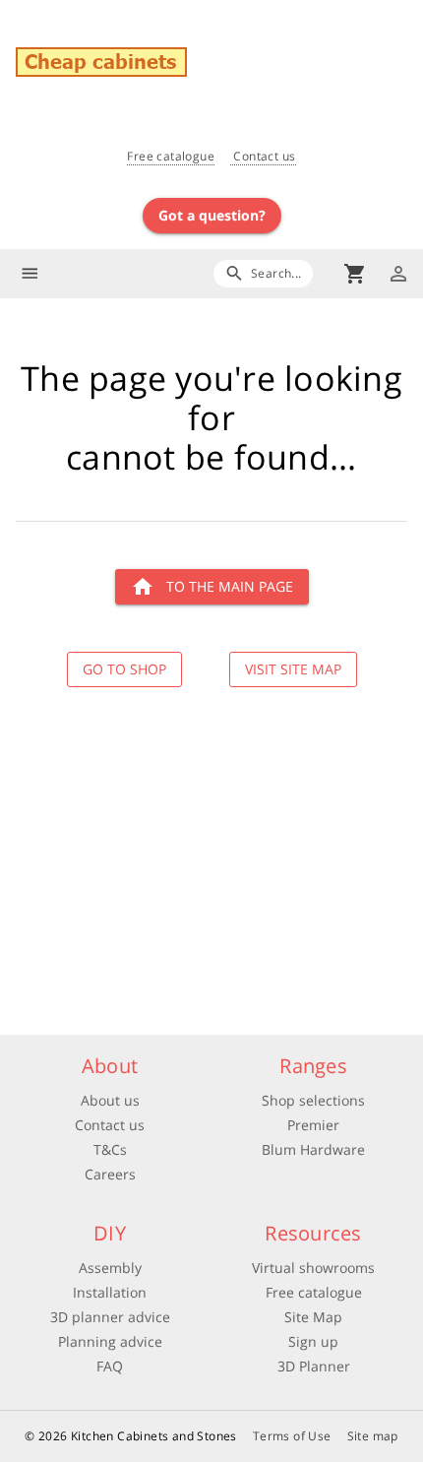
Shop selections (313, 1100)
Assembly (110, 1267)
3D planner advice (110, 1316)
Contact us (262, 156)
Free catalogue (170, 156)
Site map (372, 1436)
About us (110, 1100)
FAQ (109, 1366)
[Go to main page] (219, 64)
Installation (110, 1292)
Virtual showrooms (313, 1267)
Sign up (313, 1341)
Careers (110, 1174)
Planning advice (110, 1341)
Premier (313, 1124)
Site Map (313, 1316)
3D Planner (313, 1366)
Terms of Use (292, 1436)
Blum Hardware (313, 1149)
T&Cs (110, 1149)
